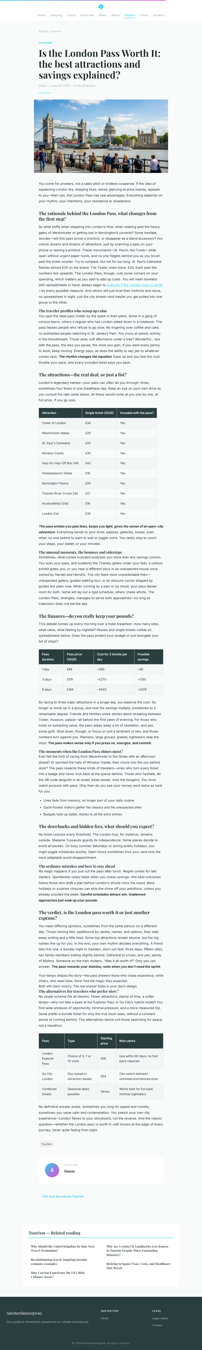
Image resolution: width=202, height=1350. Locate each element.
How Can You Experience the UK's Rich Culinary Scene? (57, 1275)
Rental (115, 15)
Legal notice (160, 1318)
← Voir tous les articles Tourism (61, 1196)
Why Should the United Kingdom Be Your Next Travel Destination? (62, 1248)
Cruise (71, 15)
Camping (56, 15)
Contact (157, 1325)
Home (42, 15)
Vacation (159, 15)
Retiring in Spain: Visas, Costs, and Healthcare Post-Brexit (138, 1266)
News (103, 15)
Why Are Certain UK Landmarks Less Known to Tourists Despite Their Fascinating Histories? (137, 1250)
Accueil (43, 31)
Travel (144, 15)
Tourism (129, 15)
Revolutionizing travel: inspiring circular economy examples (59, 1262)
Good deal (87, 15)
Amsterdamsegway (24, 1313)
